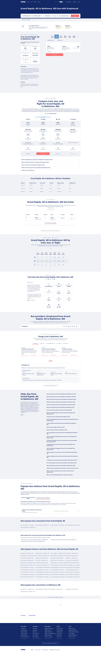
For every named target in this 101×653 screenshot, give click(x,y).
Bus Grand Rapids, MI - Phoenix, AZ (28, 572)
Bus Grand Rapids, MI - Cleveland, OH (28, 527)
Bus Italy (34, 631)
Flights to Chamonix (49, 628)
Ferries (39, 1)
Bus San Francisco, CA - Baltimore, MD (58, 560)
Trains (28, 1)
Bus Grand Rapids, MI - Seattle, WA (27, 569)
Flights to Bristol (48, 635)
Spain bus (35, 628)
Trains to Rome (24, 630)
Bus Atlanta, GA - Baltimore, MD (56, 558)
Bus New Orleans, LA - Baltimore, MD (57, 562)
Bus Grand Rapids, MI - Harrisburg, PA (58, 576)
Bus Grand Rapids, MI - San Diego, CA (57, 567)
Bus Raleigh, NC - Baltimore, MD (71, 589)
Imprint (32, 649)
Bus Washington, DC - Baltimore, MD (28, 555)
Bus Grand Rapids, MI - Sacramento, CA (43, 572)
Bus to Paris (35, 635)
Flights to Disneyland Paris (50, 633)
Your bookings (68, 1)
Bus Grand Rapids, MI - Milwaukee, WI (28, 574)
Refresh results (49, 209)
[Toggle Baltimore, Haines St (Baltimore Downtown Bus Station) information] (78, 511)
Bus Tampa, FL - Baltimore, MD (42, 560)
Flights (35, 1)
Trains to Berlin (24, 635)
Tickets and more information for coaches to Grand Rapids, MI (63, 539)
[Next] (78, 36)
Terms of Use (38, 649)
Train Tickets (23, 626)
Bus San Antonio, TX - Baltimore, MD (28, 562)
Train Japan (23, 628)
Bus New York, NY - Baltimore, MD (42, 553)
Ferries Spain (59, 631)
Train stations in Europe (74, 631)
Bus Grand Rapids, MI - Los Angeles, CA (73, 565)
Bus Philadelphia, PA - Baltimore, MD (57, 555)
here (59, 230)
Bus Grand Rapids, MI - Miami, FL (71, 569)
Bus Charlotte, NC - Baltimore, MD (42, 565)
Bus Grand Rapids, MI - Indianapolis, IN (58, 574)
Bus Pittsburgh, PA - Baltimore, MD (72, 562)
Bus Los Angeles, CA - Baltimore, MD (57, 553)
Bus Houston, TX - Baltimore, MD (71, 560)
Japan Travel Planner (73, 630)
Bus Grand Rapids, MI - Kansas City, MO (73, 576)
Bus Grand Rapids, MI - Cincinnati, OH (72, 525)
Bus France (35, 630)
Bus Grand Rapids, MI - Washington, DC (43, 567)
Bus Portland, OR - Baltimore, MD (27, 560)
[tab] (51, 40)
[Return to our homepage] (24, 2)
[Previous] (34, 253)
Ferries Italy (59, 633)
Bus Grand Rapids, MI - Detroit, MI (57, 525)
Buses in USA (30, 597)
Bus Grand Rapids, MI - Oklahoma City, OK (73, 574)
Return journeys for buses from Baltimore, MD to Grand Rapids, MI (34, 539)
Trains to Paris (24, 631)
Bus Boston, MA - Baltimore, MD (27, 553)
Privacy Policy (45, 649)
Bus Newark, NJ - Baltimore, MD (42, 562)
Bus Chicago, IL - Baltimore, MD (71, 553)
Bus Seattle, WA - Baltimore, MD (71, 555)
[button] (48, 16)
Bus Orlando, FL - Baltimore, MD (27, 558)
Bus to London (36, 633)
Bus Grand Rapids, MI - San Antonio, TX (58, 572)
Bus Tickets (35, 626)
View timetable (25, 62)
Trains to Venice (24, 633)
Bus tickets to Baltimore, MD (40, 597)
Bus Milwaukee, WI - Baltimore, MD (28, 565)
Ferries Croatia (60, 630)
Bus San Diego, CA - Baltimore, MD (42, 555)
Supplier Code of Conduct (54, 649)
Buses (32, 1)
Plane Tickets (47, 626)
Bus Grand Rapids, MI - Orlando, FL (42, 569)
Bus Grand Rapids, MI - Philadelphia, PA (73, 567)
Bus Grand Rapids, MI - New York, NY (57, 565)
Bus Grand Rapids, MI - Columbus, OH (43, 576)
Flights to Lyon (48, 630)
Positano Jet (59, 635)
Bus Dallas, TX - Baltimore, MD (41, 558)
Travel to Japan (72, 633)
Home (22, 597)
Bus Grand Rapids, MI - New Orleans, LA (73, 572)
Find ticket (25, 49)
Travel (70, 626)
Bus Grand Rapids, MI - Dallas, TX (42, 525)
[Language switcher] (61, 2)
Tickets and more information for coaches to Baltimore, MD (33, 541)
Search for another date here (50, 223)
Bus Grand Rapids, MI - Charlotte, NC (43, 574)
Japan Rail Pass (72, 628)
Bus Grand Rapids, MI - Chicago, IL (27, 525)
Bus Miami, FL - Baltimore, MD (71, 558)
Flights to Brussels (48, 631)
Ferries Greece (60, 628)
